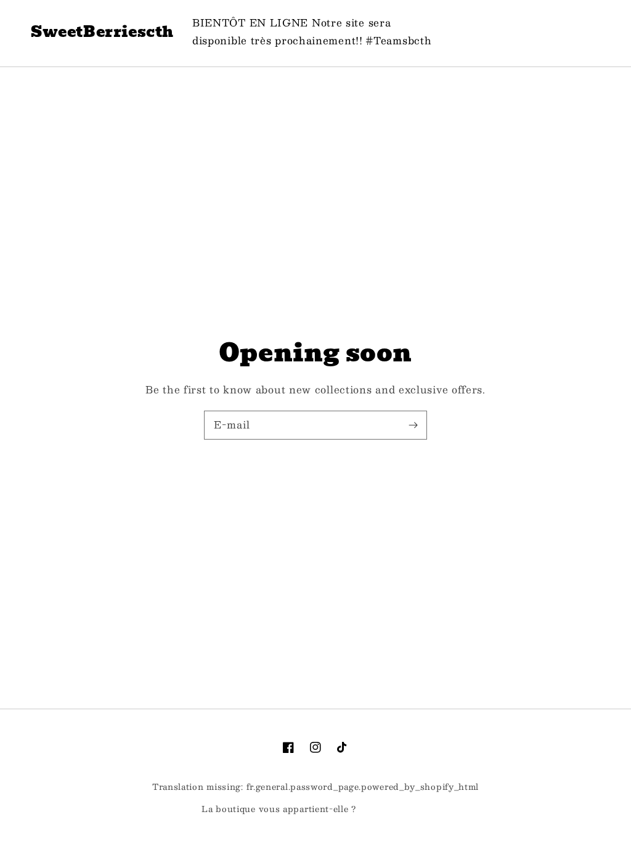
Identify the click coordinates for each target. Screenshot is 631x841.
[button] (526, 31)
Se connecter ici (394, 809)
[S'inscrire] (412, 424)
